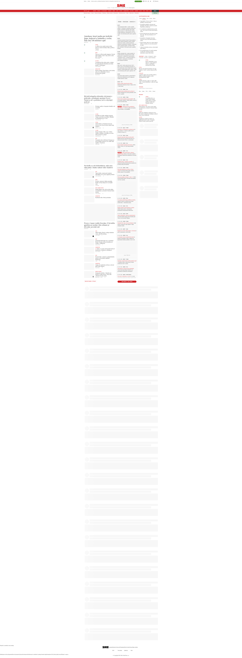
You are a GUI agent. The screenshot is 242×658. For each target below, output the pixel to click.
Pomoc (131, 647)
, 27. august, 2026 (112, 7)
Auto (140, 10)
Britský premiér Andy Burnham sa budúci (126, 207)
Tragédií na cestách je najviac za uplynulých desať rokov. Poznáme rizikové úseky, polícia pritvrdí (147, 120)
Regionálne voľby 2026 (114, 1)
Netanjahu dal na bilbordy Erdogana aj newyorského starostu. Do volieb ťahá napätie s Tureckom (104, 141)
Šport (121, 10)
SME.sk (85, 10)
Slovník (106, 1)
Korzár (140, 117)
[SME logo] (121, 5)
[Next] (135, 21)
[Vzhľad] (151, 1)
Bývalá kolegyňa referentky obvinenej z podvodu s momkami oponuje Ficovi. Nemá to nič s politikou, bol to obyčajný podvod (98, 99)
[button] (154, 11)
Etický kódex (127, 647)
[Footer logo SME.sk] (105, 647)
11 (102, 251)
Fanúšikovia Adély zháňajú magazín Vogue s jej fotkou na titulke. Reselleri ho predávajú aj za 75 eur (104, 117)
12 (100, 50)
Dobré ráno (132, 13)
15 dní (150, 91)
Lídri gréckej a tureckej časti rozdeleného (126, 268)
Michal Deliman (97, 74)
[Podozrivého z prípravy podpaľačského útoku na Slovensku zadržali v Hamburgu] (89, 258)
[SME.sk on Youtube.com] (122, 653)
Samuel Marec (97, 267)
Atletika (146, 57)
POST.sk (155, 13)
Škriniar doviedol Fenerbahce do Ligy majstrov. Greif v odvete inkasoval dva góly (148, 70)
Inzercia (26, 654)
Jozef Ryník (97, 185)
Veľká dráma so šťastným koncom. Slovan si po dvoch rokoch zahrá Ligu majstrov (104, 125)
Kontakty (110, 647)
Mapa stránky (135, 647)
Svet (117, 10)
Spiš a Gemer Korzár (143, 105)
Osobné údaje (44, 654)
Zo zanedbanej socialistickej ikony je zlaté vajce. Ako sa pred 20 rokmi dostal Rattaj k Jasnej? (148, 30)
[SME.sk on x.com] (119, 653)
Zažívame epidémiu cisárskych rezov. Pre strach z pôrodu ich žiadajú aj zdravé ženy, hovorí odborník (148, 114)
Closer (92, 13)
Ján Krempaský (86, 103)
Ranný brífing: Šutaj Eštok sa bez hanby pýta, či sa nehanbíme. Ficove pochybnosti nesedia (105, 72)
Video (127, 13)
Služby (89, 1)
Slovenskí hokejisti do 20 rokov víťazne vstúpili (125, 170)
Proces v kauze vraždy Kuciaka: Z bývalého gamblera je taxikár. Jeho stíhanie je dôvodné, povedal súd (99, 225)
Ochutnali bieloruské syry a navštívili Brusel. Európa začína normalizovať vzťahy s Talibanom (104, 242)
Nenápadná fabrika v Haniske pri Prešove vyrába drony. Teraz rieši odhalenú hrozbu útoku (103, 274)
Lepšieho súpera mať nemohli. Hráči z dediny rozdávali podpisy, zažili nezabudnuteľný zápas (148, 76)
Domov (98, 10)
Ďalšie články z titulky (90, 281)
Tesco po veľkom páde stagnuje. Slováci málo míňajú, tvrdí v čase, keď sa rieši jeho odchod (105, 56)
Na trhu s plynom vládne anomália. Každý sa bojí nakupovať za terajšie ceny (103, 183)
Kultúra (132, 10)
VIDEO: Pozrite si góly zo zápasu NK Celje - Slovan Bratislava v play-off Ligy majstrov (148, 82)
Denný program (152, 57)
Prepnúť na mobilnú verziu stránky (7, 645)
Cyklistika (141, 57)
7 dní (147, 18)
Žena (147, 10)
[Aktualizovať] (127, 18)
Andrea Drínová (97, 244)
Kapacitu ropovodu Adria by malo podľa (126, 137)
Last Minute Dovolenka (101, 1)
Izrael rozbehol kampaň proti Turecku (125, 144)
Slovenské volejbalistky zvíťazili (124, 276)
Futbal (96, 44)
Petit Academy (38, 654)
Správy (85, 1)
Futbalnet (150, 56)
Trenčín (140, 111)
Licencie (59, 654)
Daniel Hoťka (97, 144)
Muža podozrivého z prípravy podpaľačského (126, 153)
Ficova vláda (125, 21)
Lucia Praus (86, 169)
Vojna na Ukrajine (98, 13)
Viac (119, 1)
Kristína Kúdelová (98, 66)
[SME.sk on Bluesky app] (124, 653)
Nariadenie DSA (50, 654)
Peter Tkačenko (97, 251)
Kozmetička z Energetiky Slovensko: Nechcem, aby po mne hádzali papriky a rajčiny (148, 39)
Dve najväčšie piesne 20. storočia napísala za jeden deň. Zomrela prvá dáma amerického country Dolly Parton (148, 51)
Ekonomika (116, 13)
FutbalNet (141, 73)
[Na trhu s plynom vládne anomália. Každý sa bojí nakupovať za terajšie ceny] (89, 182)
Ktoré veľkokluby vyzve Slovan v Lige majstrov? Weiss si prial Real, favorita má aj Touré (151, 63)
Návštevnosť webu (31, 654)
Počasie (119, 21)
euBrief (136, 10)
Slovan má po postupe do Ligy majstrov (125, 98)
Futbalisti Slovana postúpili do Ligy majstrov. (126, 107)
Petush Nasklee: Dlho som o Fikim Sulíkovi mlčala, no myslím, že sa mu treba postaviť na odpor (104, 133)
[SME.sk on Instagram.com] (121, 653)
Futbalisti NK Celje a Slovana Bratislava (126, 223)
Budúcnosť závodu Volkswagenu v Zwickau (126, 230)
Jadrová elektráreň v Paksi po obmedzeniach (126, 215)
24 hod (144, 18)
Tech (144, 10)
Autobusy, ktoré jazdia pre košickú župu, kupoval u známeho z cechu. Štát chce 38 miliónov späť (98, 38)
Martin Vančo (86, 42)
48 (90, 169)
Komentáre (126, 10)
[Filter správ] (135, 18)
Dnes (140, 91)
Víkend (154, 91)
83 (102, 267)
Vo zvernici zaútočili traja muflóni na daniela (126, 199)
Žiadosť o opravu (64, 654)
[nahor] (139, 647)
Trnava (147, 96)
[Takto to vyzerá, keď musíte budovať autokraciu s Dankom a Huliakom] (89, 250)
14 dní (150, 18)
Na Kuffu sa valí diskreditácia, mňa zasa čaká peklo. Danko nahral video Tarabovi (98, 167)
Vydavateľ (118, 647)
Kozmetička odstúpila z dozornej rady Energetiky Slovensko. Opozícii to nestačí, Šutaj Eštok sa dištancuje (148, 25)
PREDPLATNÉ (138, 1)
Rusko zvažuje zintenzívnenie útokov (125, 83)
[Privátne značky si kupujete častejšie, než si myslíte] (89, 109)
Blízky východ (109, 13)
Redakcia (114, 647)
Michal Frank (97, 277)
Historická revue (122, 13)
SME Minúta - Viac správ (127, 281)
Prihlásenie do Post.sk (4, 654)
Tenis (155, 56)
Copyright (116, 655)
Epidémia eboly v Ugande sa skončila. (125, 161)
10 (90, 42)
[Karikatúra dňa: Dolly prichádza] (89, 199)
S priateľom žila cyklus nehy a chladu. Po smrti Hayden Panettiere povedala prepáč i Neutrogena (104, 64)
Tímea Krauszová (98, 119)
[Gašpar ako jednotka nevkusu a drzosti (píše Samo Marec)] (89, 266)
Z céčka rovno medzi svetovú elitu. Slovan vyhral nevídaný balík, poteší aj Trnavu (104, 48)
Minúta (94, 10)
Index (114, 10)
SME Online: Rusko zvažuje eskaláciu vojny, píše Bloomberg (104, 233)
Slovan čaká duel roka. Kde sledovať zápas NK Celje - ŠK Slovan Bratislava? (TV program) (148, 35)
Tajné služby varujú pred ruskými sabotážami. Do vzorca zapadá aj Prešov (105, 173)
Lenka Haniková (97, 193)
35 (91, 103)
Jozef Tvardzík (97, 58)
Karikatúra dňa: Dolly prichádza (103, 197)
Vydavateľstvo (22, 654)
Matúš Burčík (86, 228)
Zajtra (143, 91)
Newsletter (137, 13)
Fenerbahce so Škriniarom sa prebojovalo (126, 129)
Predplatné (122, 647)
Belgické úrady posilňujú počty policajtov (126, 91)
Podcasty (104, 13)
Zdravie (151, 10)
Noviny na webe (94, 1)
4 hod (140, 18)
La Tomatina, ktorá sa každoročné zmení (126, 237)
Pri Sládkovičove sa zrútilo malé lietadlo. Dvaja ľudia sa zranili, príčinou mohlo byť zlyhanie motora (151, 100)
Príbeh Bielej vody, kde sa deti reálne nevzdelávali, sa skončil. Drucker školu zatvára (104, 191)
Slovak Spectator (15, 654)
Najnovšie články (87, 13)
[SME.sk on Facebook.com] (118, 653)
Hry (109, 1)
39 (104, 277)
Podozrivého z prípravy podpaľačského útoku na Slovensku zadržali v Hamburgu (104, 258)
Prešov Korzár (98, 271)
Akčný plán (55, 654)
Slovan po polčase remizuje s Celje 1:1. (125, 177)
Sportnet (10, 654)
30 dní (154, 18)
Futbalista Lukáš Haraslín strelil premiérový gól (127, 260)
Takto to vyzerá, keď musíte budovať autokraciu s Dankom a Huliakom (105, 249)
